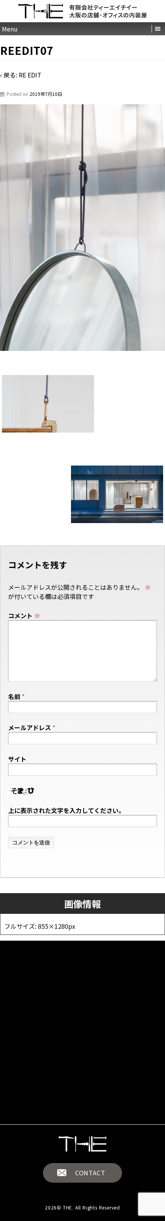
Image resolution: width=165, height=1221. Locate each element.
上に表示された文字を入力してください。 (66, 810)
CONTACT (90, 1172)
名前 (14, 696)
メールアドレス (29, 727)
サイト (17, 759)
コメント (24, 615)
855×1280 (53, 926)
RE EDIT (30, 74)
